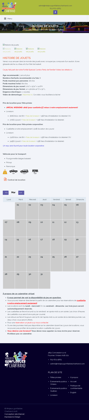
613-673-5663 (55, 8)
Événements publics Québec (58, 389)
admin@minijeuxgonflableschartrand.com (55, 6)
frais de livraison (32, 116)
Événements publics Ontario (58, 383)
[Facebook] (55, 12)
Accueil (28, 30)
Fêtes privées (38, 30)
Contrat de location (16, 180)
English (73, 392)
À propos (74, 377)
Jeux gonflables (51, 30)
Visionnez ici (27, 95)
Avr (20, 193)
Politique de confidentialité (76, 387)
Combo (61, 30)
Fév (6, 193)
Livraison (53, 395)
